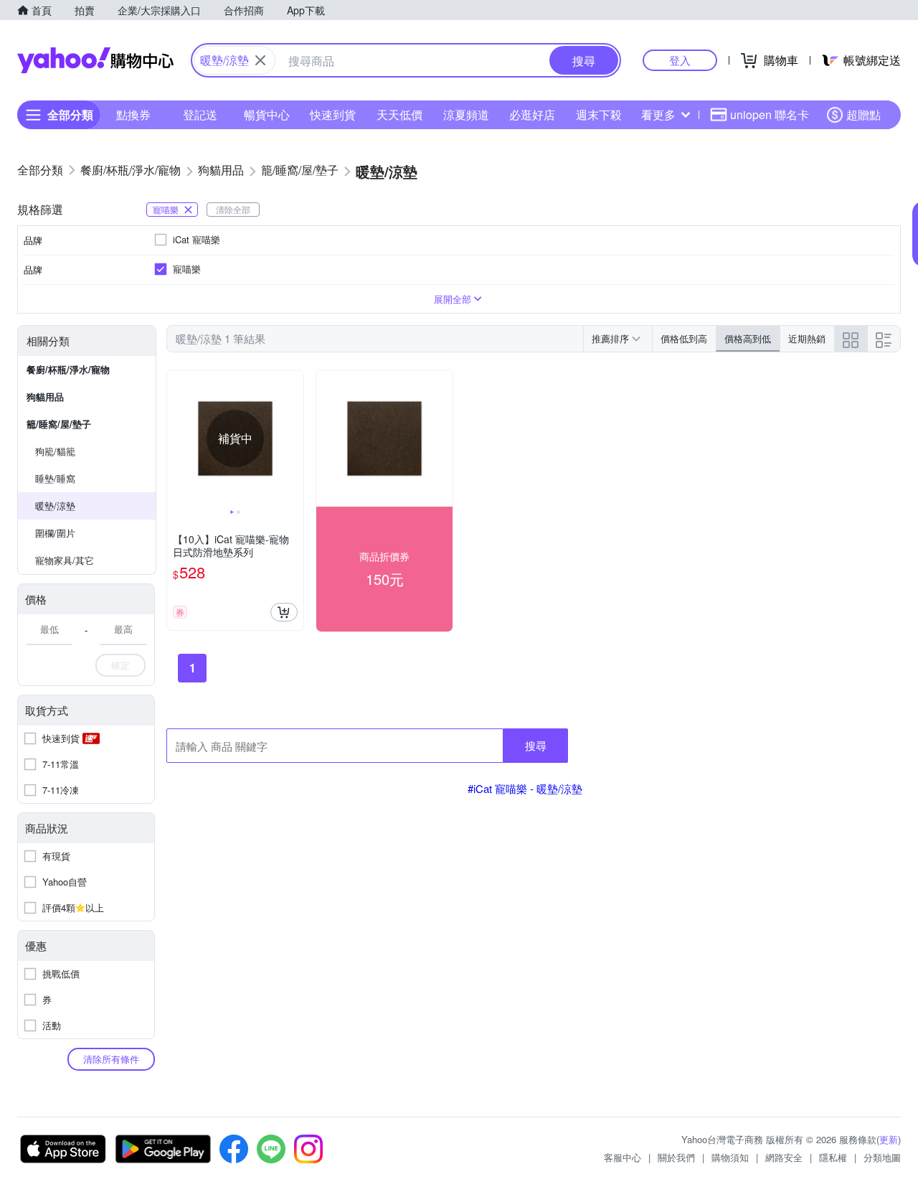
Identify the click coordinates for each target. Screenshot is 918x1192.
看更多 (658, 114)
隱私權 (833, 1157)
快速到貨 (333, 114)
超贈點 (863, 114)
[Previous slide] (176, 438)
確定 (120, 665)
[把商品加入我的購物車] (284, 612)
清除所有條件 (111, 1059)
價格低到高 (684, 338)
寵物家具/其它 (64, 560)
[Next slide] (294, 438)
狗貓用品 (45, 396)
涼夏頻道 (466, 114)
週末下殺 (599, 114)
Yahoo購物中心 (95, 60)
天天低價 (399, 114)
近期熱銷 (806, 338)
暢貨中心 (267, 114)
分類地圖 (882, 1157)
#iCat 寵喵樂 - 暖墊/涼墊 (525, 788)
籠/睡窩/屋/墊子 (59, 424)
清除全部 (233, 209)
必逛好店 (532, 114)
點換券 (133, 114)
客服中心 (622, 1157)
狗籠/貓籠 (55, 451)
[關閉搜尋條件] (260, 60)
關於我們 (676, 1157)
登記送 (200, 114)
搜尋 (535, 745)
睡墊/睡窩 (55, 478)
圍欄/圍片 (55, 533)
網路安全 (784, 1157)
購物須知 (730, 1157)
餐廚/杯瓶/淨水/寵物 (68, 369)
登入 (680, 59)
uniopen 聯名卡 (769, 114)
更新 (888, 1139)
